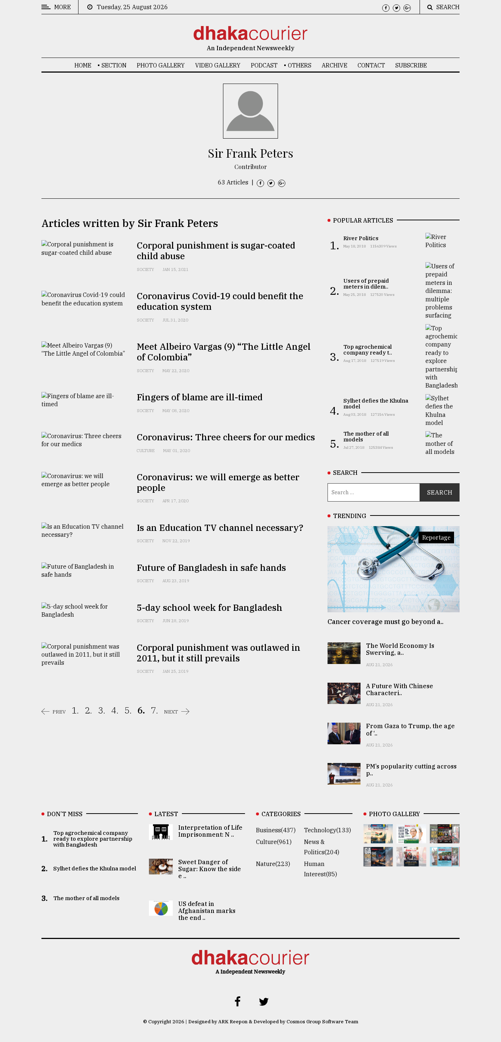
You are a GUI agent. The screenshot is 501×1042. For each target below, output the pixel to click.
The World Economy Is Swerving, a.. (400, 649)
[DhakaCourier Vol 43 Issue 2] (378, 861)
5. (128, 710)
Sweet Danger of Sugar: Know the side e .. (209, 869)
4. (114, 710)
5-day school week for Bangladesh (209, 607)
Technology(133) (327, 830)
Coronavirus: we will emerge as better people (218, 482)
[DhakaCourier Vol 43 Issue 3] (445, 838)
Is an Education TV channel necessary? (220, 527)
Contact (371, 65)
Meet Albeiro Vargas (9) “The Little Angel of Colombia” (224, 352)
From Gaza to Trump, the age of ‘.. (410, 729)
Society (145, 269)
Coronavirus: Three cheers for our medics (226, 437)
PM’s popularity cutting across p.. (411, 770)
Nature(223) (273, 863)
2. (88, 710)
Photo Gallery (161, 65)
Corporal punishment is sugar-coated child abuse (216, 250)
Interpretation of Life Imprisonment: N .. (210, 831)
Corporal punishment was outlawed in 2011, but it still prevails (218, 653)
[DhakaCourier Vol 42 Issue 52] (445, 861)
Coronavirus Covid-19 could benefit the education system (220, 301)
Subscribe (411, 65)
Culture (146, 450)
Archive (334, 65)
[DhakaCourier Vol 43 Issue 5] (378, 838)
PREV (59, 711)
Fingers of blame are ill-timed (200, 397)
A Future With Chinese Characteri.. (399, 689)
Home (82, 65)
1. (75, 710)
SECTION (114, 65)
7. (154, 710)
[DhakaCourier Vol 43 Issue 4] (411, 838)
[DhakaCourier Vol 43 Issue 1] (411, 861)
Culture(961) (274, 841)
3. (101, 710)
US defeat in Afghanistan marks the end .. (206, 910)
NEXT (171, 711)
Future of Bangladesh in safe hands (211, 567)
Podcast (264, 65)
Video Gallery (218, 65)
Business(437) (276, 830)
